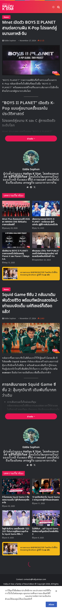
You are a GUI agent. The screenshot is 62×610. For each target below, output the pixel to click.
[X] (34, 187)
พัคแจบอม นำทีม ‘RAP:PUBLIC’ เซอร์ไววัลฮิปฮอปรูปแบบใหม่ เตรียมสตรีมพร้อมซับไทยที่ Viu (45, 253)
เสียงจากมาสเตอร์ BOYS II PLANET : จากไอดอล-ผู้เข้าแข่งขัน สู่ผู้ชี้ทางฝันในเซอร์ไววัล (45, 222)
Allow (51, 604)
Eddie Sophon (10, 40)
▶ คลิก (47, 274)
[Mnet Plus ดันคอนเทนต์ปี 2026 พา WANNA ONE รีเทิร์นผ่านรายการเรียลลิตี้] (16, 208)
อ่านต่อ (30, 138)
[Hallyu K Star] (8, 6)
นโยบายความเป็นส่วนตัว (15, 595)
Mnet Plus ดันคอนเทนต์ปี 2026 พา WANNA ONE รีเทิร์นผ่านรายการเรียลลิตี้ (16, 222)
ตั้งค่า (35, 598)
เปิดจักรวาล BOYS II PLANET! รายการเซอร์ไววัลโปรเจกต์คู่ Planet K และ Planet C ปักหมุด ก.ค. (15, 254)
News (6, 17)
